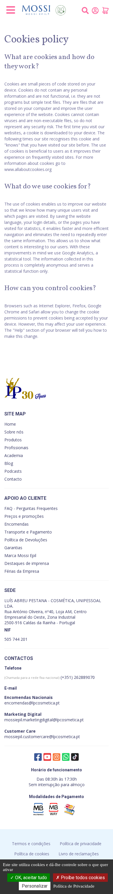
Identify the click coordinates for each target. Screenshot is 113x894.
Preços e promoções (24, 516)
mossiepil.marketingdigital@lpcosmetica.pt (44, 719)
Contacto (13, 479)
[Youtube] (47, 757)
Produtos (13, 439)
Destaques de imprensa (26, 563)
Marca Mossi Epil (20, 555)
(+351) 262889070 (49, 677)
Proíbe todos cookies (82, 877)
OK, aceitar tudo (30, 877)
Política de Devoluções (25, 540)
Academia (13, 455)
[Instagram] (56, 757)
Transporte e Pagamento (28, 532)
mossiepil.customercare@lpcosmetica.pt (42, 736)
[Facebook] (38, 757)
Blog (8, 463)
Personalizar (35, 886)
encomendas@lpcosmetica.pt (32, 703)
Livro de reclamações (79, 853)
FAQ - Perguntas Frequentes (31, 508)
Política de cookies (31, 853)
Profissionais (16, 447)
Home (10, 424)
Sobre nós (13, 432)
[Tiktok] (75, 758)
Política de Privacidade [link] (73, 886)
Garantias (13, 547)
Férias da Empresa (21, 571)
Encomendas (16, 524)
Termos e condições (31, 843)
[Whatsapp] (66, 757)
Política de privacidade (80, 843)
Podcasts (13, 471)
